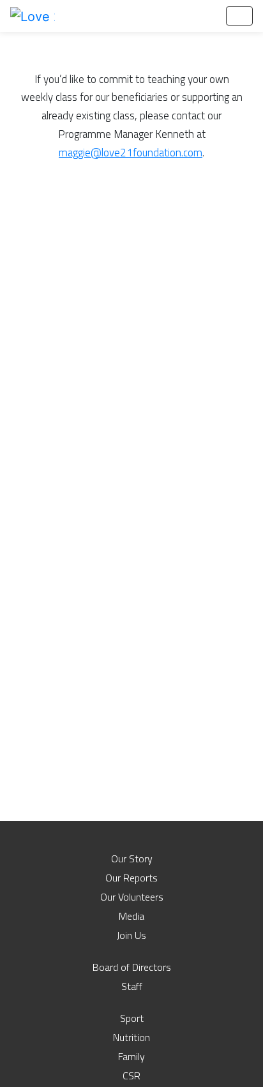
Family (131, 1056)
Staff (131, 986)
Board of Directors (132, 967)
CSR (131, 1075)
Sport (132, 1018)
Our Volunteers (131, 896)
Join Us (131, 935)
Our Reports (131, 877)
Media (131, 916)
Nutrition (131, 1037)
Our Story (132, 858)
